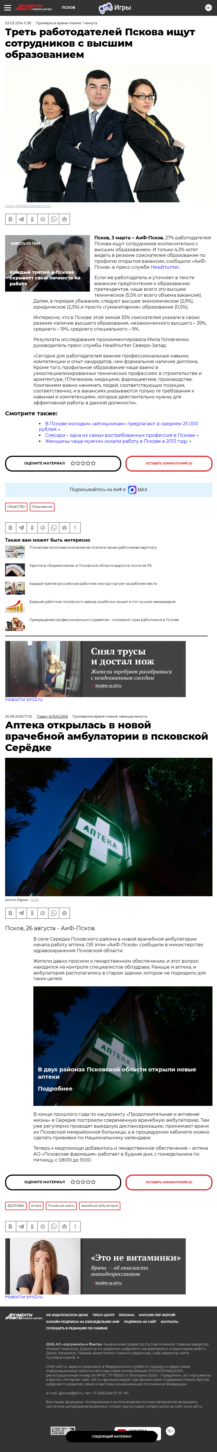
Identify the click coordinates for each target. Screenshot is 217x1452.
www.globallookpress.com (28, 206)
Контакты (169, 1322)
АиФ (35, 900)
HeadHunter (165, 267)
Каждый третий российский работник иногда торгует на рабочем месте (93, 583)
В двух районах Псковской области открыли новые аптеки (117, 1073)
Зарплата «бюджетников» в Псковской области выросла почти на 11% (90, 565)
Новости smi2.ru (24, 699)
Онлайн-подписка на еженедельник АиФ (83, 1322)
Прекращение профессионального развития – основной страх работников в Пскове (104, 620)
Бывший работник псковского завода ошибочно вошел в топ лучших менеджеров (102, 602)
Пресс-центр (103, 1315)
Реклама (126, 1315)
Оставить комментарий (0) (169, 463)
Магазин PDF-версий (157, 1315)
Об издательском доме (67, 1315)
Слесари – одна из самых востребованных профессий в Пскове (120, 435)
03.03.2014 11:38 (18, 23)
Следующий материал (111, 1436)
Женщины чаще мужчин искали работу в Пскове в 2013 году (116, 441)
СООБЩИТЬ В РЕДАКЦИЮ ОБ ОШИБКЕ (77, 1328)
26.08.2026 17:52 (18, 716)
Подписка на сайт (140, 1322)
